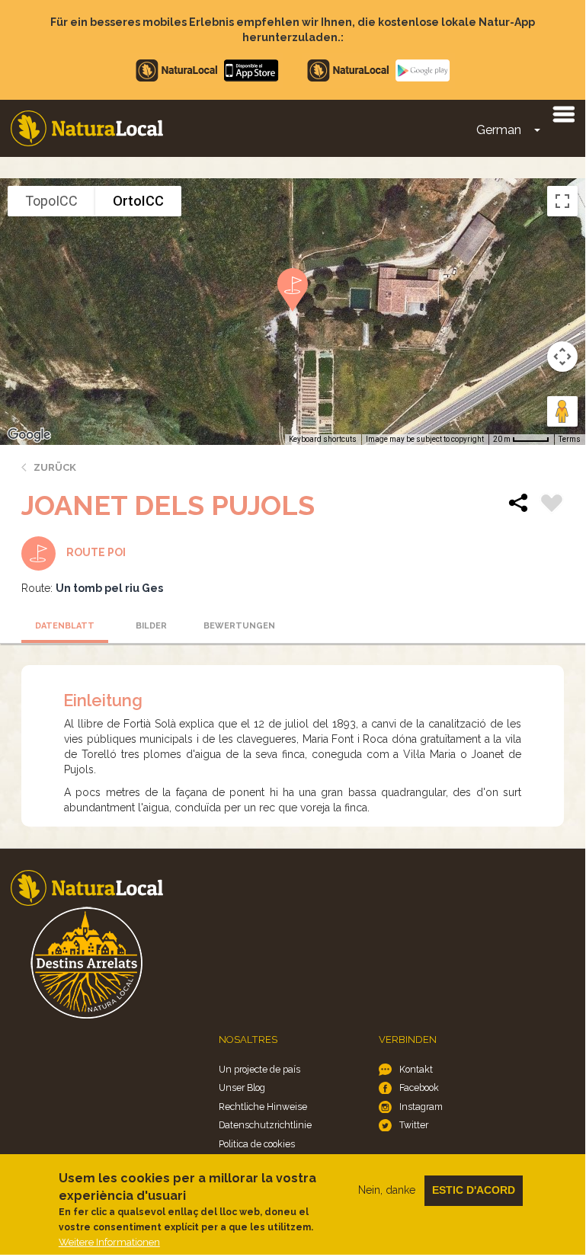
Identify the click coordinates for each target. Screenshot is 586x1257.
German (498, 130)
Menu (563, 113)
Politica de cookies (257, 1144)
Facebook (419, 1087)
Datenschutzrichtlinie (265, 1125)
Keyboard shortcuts (323, 439)
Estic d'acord (473, 1190)
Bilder (151, 626)
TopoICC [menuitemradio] (51, 201)
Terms (570, 439)
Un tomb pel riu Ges (109, 588)
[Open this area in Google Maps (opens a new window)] (29, 435)
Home (87, 128)
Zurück (55, 467)
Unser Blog (242, 1087)
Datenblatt (64, 626)
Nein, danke (386, 1190)
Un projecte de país (259, 1069)
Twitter (413, 1125)
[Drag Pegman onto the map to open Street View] (562, 411)
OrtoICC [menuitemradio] (138, 201)
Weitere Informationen (109, 1242)
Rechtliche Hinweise (263, 1106)
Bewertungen (239, 626)
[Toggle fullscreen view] (562, 201)
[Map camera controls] (562, 356)
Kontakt (416, 1069)
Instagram (421, 1106)
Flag (552, 505)
